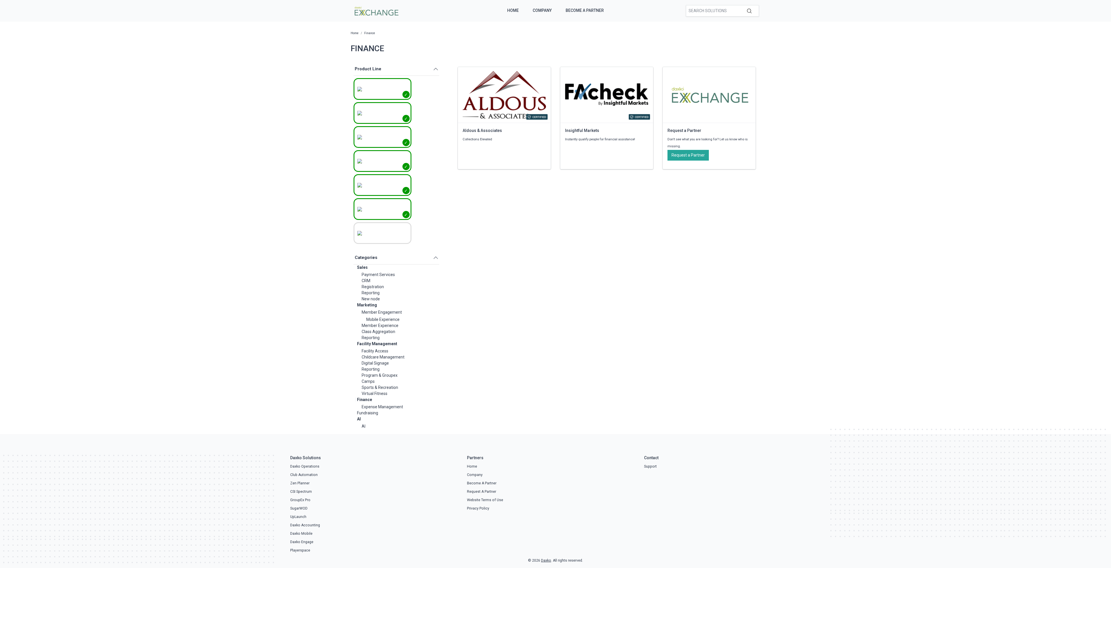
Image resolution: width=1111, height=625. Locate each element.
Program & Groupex (380, 375)
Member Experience (380, 325)
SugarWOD (299, 508)
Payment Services (378, 274)
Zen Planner (300, 483)
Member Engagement (382, 312)
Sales (362, 267)
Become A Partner (585, 10)
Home (513, 10)
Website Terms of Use (485, 500)
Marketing (367, 305)
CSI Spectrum (301, 492)
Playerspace (300, 550)
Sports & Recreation (380, 387)
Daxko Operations (304, 466)
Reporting (371, 293)
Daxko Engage (301, 542)
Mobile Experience (383, 319)
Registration (373, 286)
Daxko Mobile (301, 534)
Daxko (546, 560)
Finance (364, 399)
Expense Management (382, 407)
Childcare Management (383, 357)
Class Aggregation (378, 331)
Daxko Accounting (305, 525)
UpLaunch (298, 517)
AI (359, 419)
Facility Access (375, 351)
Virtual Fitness (374, 393)
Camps (368, 381)
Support (650, 466)
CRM (366, 280)
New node (371, 299)
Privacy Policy (478, 508)
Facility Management (377, 343)
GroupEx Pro (300, 500)
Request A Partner (481, 492)
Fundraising (367, 413)
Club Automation (304, 475)
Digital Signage (375, 363)
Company (542, 10)
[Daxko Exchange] (376, 10)
